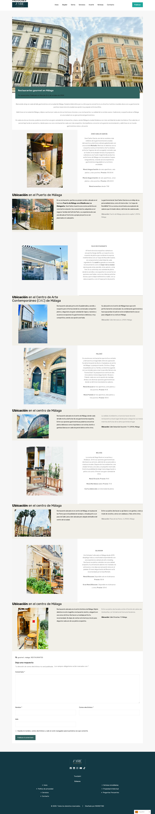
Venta (73, 5)
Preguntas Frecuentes (111, 792)
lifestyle (43, 95)
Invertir (91, 5)
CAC (41, 301)
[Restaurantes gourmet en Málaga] (77, 55)
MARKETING (99, 806)
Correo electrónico (86, 707)
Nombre (18, 707)
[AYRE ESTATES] (20, 6)
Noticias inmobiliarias (111, 785)
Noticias (100, 5)
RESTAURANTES (37, 657)
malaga (27, 657)
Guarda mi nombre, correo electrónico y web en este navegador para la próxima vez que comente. (53, 731)
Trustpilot (77, 776)
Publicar (137, 5)
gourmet (21, 657)
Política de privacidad (45, 789)
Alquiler (64, 5)
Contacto (110, 5)
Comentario (20, 672)
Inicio (57, 5)
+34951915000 (125, 5)
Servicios (82, 5)
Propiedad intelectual (111, 789)
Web (16, 719)
